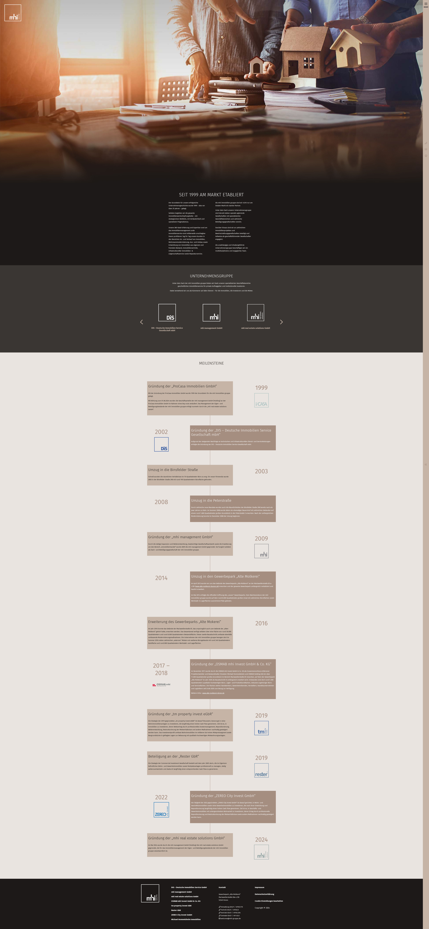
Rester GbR (176, 910)
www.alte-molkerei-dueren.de (207, 586)
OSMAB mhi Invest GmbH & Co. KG (185, 901)
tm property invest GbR (181, 906)
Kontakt (222, 887)
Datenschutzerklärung (264, 894)
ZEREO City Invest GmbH (181, 915)
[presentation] (141, 322)
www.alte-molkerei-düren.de (213, 693)
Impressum (259, 887)
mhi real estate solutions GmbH (184, 896)
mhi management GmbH (181, 892)
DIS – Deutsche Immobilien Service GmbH (189, 887)
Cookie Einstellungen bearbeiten (269, 901)
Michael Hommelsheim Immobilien (186, 919)
